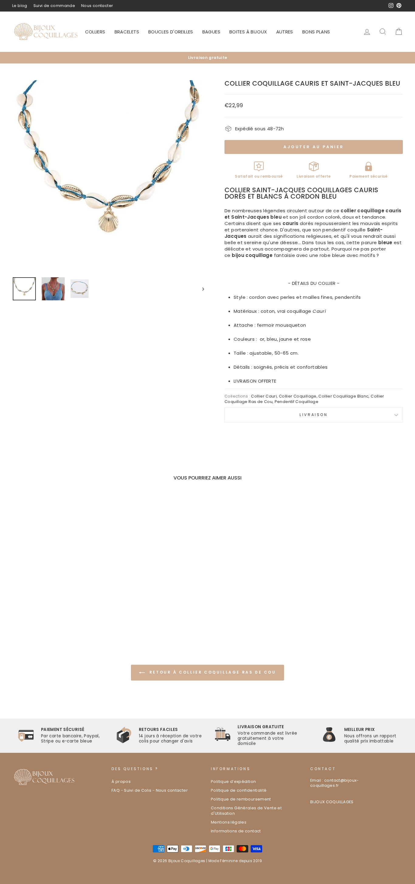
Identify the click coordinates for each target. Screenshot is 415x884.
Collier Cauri (264, 396)
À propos (121, 781)
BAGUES (211, 32)
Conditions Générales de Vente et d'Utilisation (246, 810)
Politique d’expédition (233, 781)
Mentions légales (228, 822)
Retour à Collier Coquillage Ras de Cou (211, 672)
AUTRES (284, 32)
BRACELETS (127, 32)
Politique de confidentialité (239, 790)
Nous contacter (97, 5)
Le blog (19, 5)
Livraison (314, 414)
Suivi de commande (54, 5)
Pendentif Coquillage (297, 401)
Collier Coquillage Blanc (343, 396)
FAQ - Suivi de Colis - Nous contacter (149, 790)
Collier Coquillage (298, 396)
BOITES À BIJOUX (248, 32)
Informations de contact (236, 831)
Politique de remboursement (241, 799)
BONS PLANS (316, 32)
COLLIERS (95, 32)
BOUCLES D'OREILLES (170, 32)
